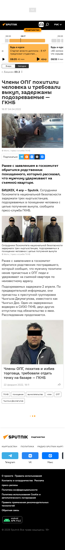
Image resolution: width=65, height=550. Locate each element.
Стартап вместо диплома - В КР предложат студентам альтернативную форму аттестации (28, 55)
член (49, 394)
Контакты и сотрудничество (17, 480)
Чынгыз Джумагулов (13, 401)
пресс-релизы (10, 485)
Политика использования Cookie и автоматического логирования (21, 496)
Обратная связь (10, 510)
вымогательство (35, 394)
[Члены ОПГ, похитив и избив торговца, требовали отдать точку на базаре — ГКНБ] (32, 342)
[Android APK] (12, 520)
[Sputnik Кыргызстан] (10, 25)
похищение (18, 394)
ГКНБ (5, 394)
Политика (27, 446)
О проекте (7, 475)
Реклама (39, 480)
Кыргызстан (9, 446)
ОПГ (58, 394)
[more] (59, 384)
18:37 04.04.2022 (11, 109)
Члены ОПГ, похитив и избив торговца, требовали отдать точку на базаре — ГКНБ (29, 373)
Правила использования (28, 475)
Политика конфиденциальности (19, 489)
